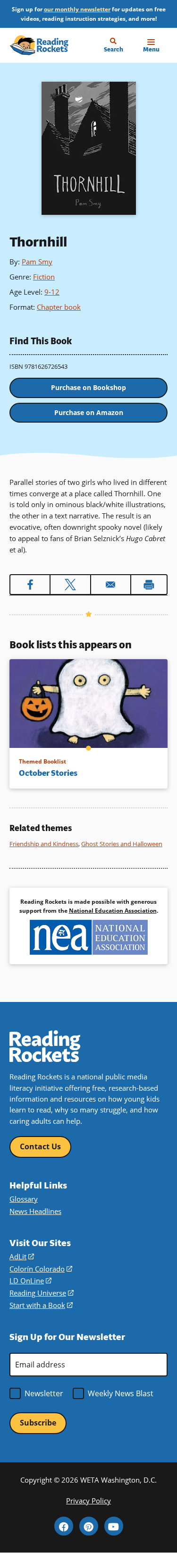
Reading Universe (41, 1293)
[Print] (149, 584)
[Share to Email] (110, 584)
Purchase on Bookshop (88, 387)
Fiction (44, 276)
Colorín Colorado (40, 1268)
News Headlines (35, 1211)
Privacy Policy (88, 1500)
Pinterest (88, 1526)
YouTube (113, 1526)
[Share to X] (70, 584)
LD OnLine (30, 1280)
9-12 (51, 292)
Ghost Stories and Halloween (121, 844)
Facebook (63, 1526)
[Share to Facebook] (30, 584)
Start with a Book (41, 1305)
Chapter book (59, 307)
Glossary (23, 1199)
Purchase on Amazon (88, 412)
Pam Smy (37, 261)
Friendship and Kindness (43, 844)
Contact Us (40, 1146)
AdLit (21, 1256)
